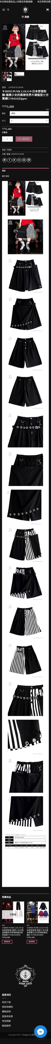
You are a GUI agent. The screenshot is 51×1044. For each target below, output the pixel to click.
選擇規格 (7, 941)
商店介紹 (6, 1002)
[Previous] (6, 47)
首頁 (4, 87)
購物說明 (6, 1011)
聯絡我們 (6, 1026)
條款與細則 (7, 1007)
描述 (4, 171)
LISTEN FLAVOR (16, 87)
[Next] (44, 47)
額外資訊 (5, 176)
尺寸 (4, 121)
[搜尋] (8, 9)
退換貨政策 (7, 1016)
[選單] (3, 9)
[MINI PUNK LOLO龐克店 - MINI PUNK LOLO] (25, 9)
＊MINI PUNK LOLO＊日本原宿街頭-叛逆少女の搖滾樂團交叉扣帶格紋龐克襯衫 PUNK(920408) (37, 931)
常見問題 (6, 1021)
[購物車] (47, 10)
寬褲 (8, 154)
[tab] (25, 170)
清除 (47, 109)
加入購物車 (23, 139)
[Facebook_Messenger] (40, 1031)
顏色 (4, 113)
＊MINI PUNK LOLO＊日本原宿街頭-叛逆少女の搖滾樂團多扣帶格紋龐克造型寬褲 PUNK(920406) (13, 931)
